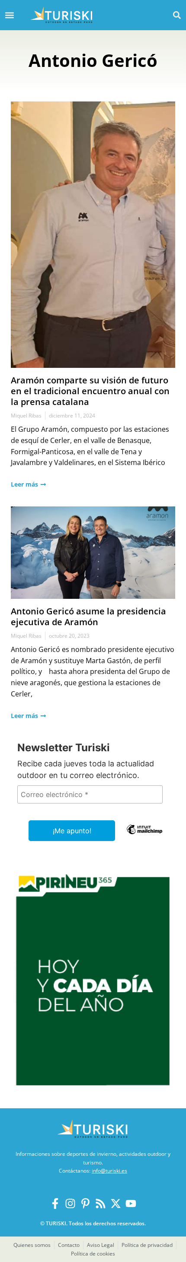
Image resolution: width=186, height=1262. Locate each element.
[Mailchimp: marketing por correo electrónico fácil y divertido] (144, 835)
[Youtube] (130, 1203)
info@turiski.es (109, 1170)
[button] (177, 15)
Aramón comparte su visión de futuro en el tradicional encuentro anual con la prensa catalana (90, 391)
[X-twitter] (115, 1203)
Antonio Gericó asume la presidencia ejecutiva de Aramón (88, 616)
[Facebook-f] (55, 1203)
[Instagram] (70, 1203)
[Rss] (100, 1203)
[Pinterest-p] (85, 1203)
